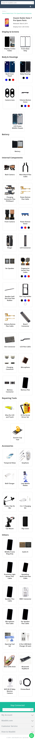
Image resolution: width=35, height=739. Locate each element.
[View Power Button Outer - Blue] (22, 228)
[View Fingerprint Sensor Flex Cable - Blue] (25, 276)
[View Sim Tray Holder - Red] (29, 300)
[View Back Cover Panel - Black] (10, 80)
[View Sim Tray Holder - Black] (22, 300)
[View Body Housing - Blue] (27, 78)
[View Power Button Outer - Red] (25, 228)
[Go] (31, 709)
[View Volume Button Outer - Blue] (25, 106)
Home (4, 11)
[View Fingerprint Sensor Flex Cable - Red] (29, 276)
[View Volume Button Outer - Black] (22, 106)
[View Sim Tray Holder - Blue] (25, 300)
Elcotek (26, 737)
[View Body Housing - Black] (24, 78)
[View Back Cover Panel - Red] (13, 80)
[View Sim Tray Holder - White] (25, 304)
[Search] (33, 3)
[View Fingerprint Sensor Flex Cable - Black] (22, 276)
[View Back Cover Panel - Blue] (6, 80)
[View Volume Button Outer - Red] (29, 106)
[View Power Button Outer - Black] (29, 228)
